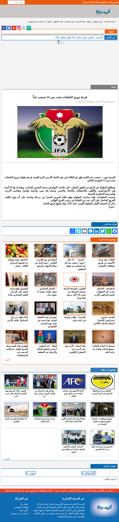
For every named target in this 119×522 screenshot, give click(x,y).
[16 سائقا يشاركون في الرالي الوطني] (16, 409)
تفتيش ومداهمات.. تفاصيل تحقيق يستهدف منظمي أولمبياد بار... (102, 421)
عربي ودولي (98, 21)
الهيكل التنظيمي (21, 507)
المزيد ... (7, 360)
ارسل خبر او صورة (36, 21)
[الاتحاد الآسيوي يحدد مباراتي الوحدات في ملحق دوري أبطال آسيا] (73, 381)
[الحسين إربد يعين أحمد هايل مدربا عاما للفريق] (102, 437)
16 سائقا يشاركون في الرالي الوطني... (16, 420)
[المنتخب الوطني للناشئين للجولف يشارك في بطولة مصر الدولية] (73, 437)
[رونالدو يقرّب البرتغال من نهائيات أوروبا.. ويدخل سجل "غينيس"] (45, 381)
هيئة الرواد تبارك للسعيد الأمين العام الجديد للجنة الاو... (73, 420)
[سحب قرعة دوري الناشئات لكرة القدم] (45, 409)
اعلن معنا (24, 510)
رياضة (88, 21)
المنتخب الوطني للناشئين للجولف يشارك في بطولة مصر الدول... (73, 449)
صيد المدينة (80, 21)
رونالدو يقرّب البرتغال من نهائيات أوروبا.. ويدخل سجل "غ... (44, 393)
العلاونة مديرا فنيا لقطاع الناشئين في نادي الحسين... (101, 392)
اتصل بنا (48, 21)
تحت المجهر (58, 21)
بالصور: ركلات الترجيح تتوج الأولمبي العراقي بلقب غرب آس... (15, 393)
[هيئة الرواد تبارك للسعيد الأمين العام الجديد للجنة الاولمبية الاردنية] (73, 409)
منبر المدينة (69, 21)
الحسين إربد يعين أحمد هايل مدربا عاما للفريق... (101, 448)
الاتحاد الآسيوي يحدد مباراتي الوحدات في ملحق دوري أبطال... (73, 393)
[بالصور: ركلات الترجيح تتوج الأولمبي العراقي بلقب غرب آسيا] (16, 381)
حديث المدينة (109, 21)
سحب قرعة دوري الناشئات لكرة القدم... (44, 420)
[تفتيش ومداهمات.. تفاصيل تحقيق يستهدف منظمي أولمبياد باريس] (102, 409)
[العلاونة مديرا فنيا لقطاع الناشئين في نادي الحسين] (102, 381)
